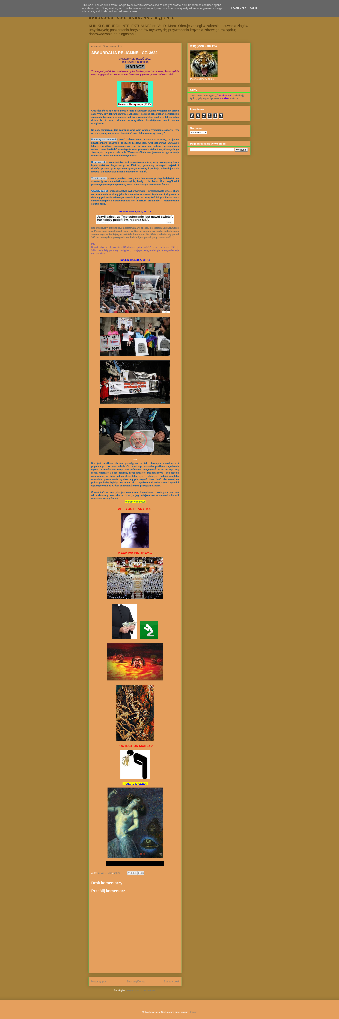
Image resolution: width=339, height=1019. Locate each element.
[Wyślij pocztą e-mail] (129, 873)
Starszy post (171, 981)
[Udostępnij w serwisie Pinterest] (142, 873)
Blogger (192, 1012)
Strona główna (135, 981)
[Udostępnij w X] (136, 873)
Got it (253, 8)
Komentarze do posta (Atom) (141, 990)
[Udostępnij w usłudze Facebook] (139, 873)
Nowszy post (99, 981)
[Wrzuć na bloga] (132, 873)
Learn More (238, 8)
